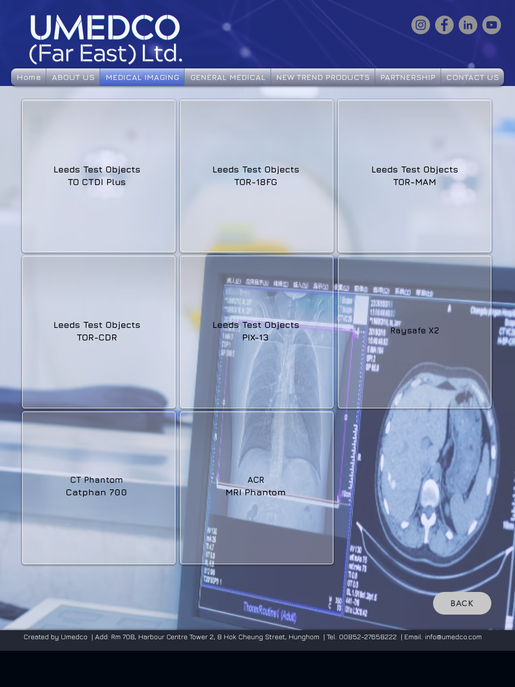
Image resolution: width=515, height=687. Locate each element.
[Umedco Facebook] (444, 25)
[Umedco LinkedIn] (468, 25)
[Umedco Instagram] (420, 25)
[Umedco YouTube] (491, 25)
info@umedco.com (453, 636)
